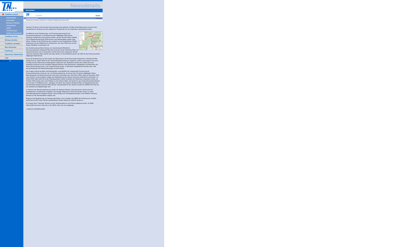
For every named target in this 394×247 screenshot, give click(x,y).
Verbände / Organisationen (14, 33)
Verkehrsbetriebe (11, 17)
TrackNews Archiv (11, 36)
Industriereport (10, 20)
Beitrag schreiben (11, 40)
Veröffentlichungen (11, 30)
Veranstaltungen (11, 25)
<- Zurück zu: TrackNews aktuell (35, 109)
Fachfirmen (9, 51)
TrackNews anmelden (12, 43)
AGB (6, 58)
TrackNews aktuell (11, 14)
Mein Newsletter (10, 47)
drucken (98, 15)
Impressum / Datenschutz (14, 54)
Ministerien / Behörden (12, 23)
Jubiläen (8, 28)
